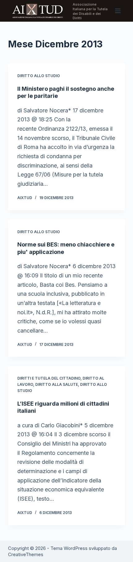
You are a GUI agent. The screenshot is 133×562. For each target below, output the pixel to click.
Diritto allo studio (38, 75)
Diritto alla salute (56, 384)
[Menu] (118, 11)
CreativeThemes (25, 554)
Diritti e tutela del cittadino (48, 378)
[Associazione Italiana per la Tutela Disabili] (37, 11)
